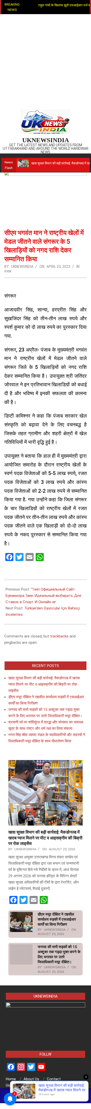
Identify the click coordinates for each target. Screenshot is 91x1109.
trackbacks (59, 636)
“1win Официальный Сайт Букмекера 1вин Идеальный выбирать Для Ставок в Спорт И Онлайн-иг (43, 595)
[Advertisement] (45, 62)
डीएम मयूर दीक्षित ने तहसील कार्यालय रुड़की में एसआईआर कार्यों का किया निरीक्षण (57, 919)
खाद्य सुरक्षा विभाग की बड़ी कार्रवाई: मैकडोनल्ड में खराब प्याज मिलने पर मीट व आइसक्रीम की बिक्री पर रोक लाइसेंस (44, 684)
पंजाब (7, 271)
